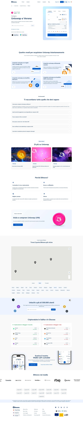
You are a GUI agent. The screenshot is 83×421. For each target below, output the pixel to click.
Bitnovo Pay (25, 409)
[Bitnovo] (14, 2)
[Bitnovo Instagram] (56, 407)
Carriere (35, 413)
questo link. (68, 401)
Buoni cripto (25, 411)
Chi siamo (36, 411)
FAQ (43, 409)
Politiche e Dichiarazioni (27, 415)
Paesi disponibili (37, 415)
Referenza (36, 409)
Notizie (43, 411)
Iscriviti (53, 309)
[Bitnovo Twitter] (58, 407)
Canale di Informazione (46, 415)
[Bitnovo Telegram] (67, 407)
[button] (41, 104)
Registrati (57, 1)
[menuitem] (23, 2)
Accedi (62, 1)
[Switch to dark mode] (69, 2)
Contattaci (44, 413)
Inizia (32, 25)
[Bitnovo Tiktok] (64, 407)
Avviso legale (25, 413)
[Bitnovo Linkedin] (61, 407)
